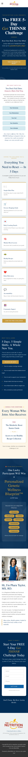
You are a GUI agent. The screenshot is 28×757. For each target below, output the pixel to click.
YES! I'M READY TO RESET (14, 62)
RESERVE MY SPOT (10, 362)
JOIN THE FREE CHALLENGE (14, 320)
